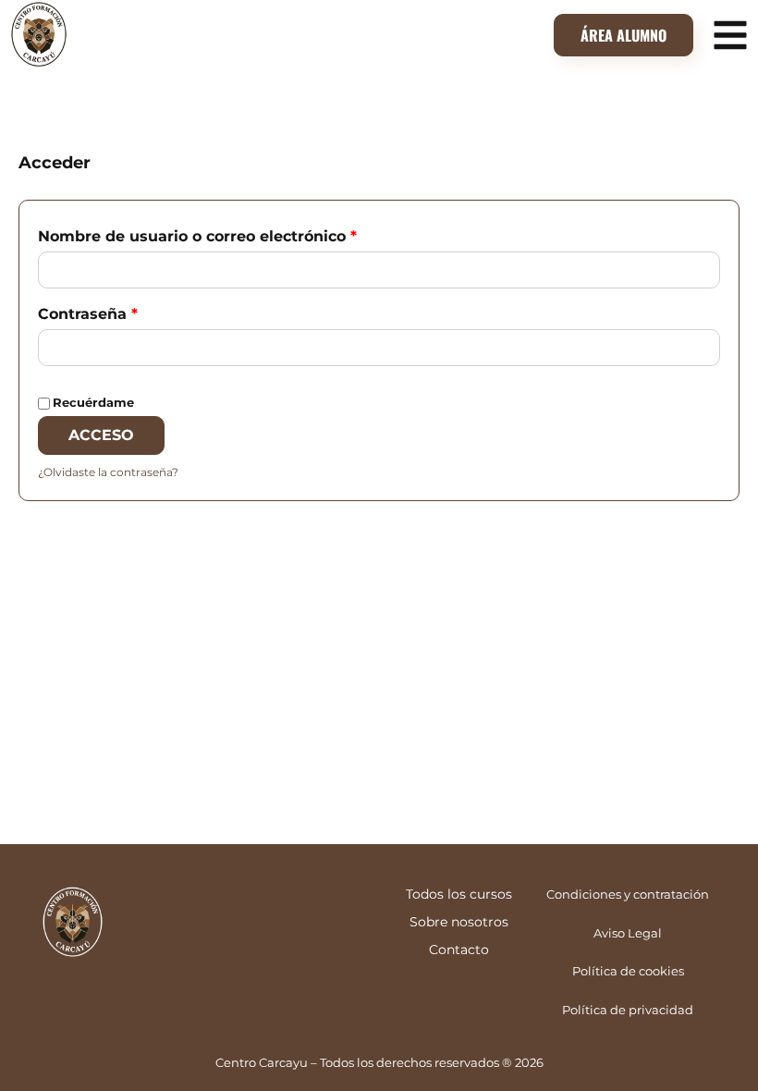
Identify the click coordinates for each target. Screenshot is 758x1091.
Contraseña (131, 311)
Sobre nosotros (459, 921)
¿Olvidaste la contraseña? (108, 472)
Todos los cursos (459, 894)
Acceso (101, 435)
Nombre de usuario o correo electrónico (241, 233)
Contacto (459, 949)
